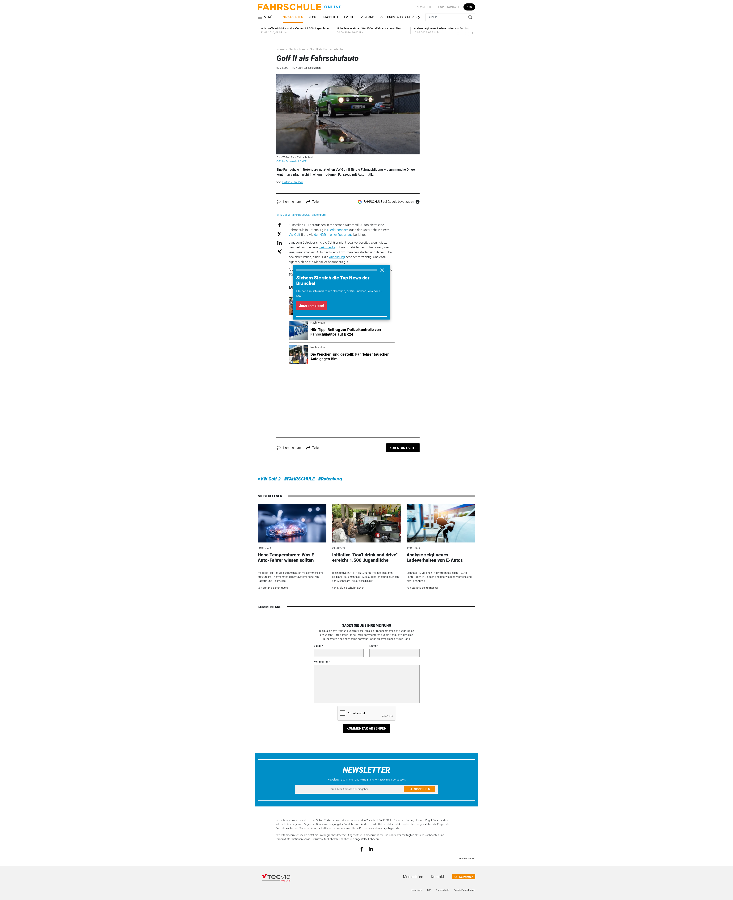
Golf (297, 235)
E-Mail (317, 645)
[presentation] (472, 32)
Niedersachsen (338, 230)
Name (373, 645)
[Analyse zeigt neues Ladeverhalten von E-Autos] (441, 523)
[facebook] (361, 848)
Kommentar (321, 661)
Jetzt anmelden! (311, 306)
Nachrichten (293, 17)
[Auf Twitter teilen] (280, 233)
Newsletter (425, 6)
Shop (440, 6)
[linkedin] (371, 848)
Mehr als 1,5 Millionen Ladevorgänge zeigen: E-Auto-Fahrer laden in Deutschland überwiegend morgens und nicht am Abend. (439, 576)
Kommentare (292, 201)
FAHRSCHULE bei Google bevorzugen (389, 201)
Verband (367, 17)
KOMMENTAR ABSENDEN (366, 728)
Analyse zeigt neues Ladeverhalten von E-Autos (435, 557)
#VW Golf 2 (269, 479)
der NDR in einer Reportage (333, 235)
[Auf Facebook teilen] (279, 225)
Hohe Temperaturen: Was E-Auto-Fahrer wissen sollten (287, 557)
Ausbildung (337, 257)
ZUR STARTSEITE (403, 448)
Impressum (416, 890)
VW (291, 235)
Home (280, 49)
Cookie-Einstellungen (464, 890)
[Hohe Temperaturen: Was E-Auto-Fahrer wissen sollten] (292, 523)
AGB (429, 890)
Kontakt (453, 6)
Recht (313, 17)
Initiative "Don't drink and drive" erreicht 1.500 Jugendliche (365, 557)
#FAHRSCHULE (299, 479)
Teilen (316, 201)
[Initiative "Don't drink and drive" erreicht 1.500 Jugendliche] (366, 523)
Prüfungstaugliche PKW (399, 17)
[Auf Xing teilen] (279, 251)
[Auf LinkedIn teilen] (279, 242)
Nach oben (465, 858)
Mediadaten (413, 876)
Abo (469, 6)
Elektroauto (327, 247)
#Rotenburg (330, 479)
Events (349, 17)
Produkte (331, 17)
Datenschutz (442, 890)
